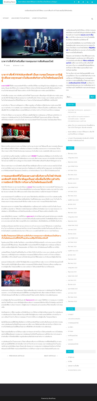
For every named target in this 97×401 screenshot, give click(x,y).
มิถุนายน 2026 (72, 162)
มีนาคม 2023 (72, 183)
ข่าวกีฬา (70, 327)
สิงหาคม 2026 (72, 153)
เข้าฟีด (70, 361)
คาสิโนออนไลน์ (72, 335)
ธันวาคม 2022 (72, 195)
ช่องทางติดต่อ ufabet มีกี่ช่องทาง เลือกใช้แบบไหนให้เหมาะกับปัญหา (37, 2)
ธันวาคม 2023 (72, 174)
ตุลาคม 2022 (72, 204)
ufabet (71, 314)
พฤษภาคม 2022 (73, 225)
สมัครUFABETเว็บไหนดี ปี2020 (20, 18)
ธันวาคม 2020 (72, 297)
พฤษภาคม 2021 (73, 276)
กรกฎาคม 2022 (73, 217)
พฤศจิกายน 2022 (73, 200)
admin (8, 65)
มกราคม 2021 (72, 293)
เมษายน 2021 (72, 280)
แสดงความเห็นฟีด (73, 365)
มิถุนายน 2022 (72, 221)
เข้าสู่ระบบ (71, 357)
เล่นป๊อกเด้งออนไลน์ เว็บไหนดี (77, 83)
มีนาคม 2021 (72, 284)
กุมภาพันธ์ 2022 (73, 238)
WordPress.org (74, 370)
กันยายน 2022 (72, 208)
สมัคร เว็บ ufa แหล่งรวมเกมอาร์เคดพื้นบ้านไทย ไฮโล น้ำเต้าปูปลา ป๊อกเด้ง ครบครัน (81, 126)
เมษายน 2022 (72, 229)
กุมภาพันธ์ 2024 (73, 166)
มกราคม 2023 (72, 191)
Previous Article (16, 356)
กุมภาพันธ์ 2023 (73, 187)
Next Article (50, 356)
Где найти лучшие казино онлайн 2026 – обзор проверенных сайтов (79, 119)
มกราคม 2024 (72, 170)
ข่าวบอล (70, 331)
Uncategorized (74, 318)
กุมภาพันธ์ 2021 (73, 288)
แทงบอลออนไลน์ (73, 344)
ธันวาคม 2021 (72, 246)
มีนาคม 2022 (72, 233)
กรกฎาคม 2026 (73, 157)
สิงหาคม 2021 (72, 263)
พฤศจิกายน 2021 (73, 250)
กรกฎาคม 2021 (72, 267)
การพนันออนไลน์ (73, 323)
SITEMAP (6, 18)
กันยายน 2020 (72, 301)
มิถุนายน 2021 (72, 272)
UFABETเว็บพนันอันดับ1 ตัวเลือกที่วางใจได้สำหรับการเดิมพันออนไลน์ (81, 139)
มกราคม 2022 (72, 242)
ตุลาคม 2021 (72, 255)
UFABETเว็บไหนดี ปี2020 (39, 18)
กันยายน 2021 (72, 259)
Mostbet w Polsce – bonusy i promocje (79, 111)
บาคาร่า (70, 340)
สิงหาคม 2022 (72, 212)
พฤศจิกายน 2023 (73, 179)
